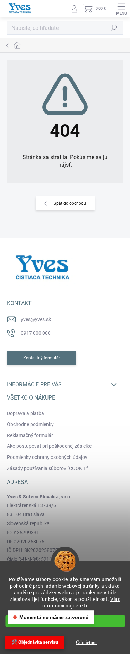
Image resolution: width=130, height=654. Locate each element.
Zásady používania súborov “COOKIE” (47, 468)
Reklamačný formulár (30, 435)
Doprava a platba (25, 413)
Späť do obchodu (70, 203)
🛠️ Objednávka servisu (34, 642)
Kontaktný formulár (41, 357)
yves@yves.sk (36, 319)
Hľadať (114, 27)
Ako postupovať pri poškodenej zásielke (49, 446)
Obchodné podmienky (30, 424)
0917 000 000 (36, 333)
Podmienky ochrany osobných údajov (47, 457)
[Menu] (121, 8)
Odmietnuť (86, 642)
